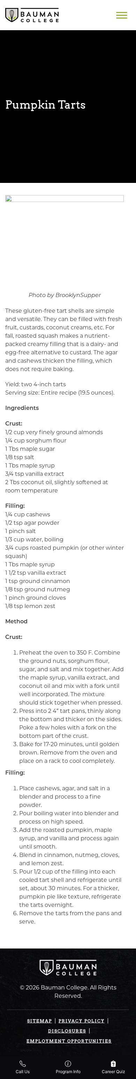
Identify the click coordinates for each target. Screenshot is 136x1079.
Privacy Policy (82, 1020)
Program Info (68, 1071)
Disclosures (67, 1031)
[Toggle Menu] (121, 15)
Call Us (23, 1071)
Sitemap (39, 1020)
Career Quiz (113, 1071)
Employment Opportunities (69, 1041)
